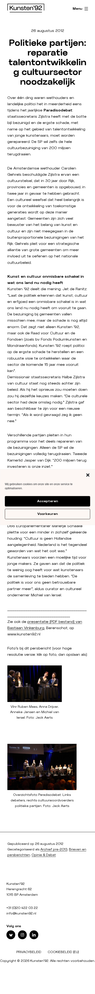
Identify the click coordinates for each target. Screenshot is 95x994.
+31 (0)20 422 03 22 (22, 908)
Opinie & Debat (44, 855)
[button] (88, 475)
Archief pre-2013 (53, 849)
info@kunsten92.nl (21, 913)
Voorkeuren (47, 514)
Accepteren (47, 501)
